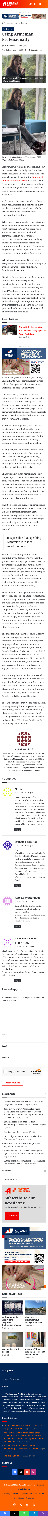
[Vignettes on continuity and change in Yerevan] (35, 1307)
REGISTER (12, 1215)
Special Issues (26, 1493)
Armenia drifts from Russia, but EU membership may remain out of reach (21, 1447)
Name (4, 1034)
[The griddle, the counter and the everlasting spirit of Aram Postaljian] (9, 330)
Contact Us (29, 1498)
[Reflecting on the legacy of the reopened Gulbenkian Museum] (12, 1307)
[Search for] (40, 5)
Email (4, 1046)
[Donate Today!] (24, 361)
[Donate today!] (24, 16)
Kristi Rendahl (9, 46)
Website (5, 1057)
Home (6, 23)
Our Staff (15, 1493)
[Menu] (44, 5)
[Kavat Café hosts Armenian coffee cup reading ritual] (35, 1339)
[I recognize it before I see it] (12, 1339)
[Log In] (30, 5)
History (7, 1493)
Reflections (23, 23)
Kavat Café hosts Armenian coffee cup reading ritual (35, 1352)
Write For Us (39, 1493)
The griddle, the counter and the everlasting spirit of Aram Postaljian (32, 330)
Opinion (13, 23)
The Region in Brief (12, 1132)
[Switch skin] (35, 5)
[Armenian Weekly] (10, 4)
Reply (17, 829)
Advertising (19, 1498)
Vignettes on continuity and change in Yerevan (34, 1320)
